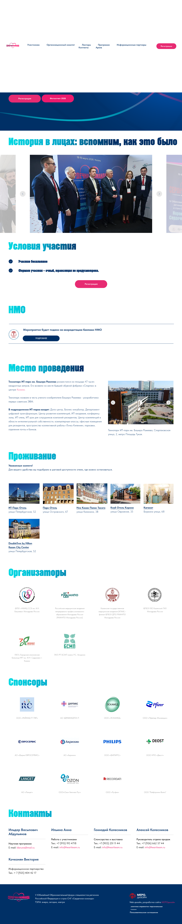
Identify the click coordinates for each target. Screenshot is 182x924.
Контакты (84, 47)
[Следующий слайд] (159, 194)
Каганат (148, 507)
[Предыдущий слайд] (23, 194)
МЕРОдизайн (168, 902)
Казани (21, 389)
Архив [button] (99, 47)
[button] (41, 338)
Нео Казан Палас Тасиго (90, 507)
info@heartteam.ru (69, 847)
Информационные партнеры (131, 44)
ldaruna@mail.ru (26, 847)
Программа (104, 44)
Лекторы (86, 44)
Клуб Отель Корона (122, 507)
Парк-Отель (50, 507)
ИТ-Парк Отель (17, 507)
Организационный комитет (61, 44)
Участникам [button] (33, 44)
